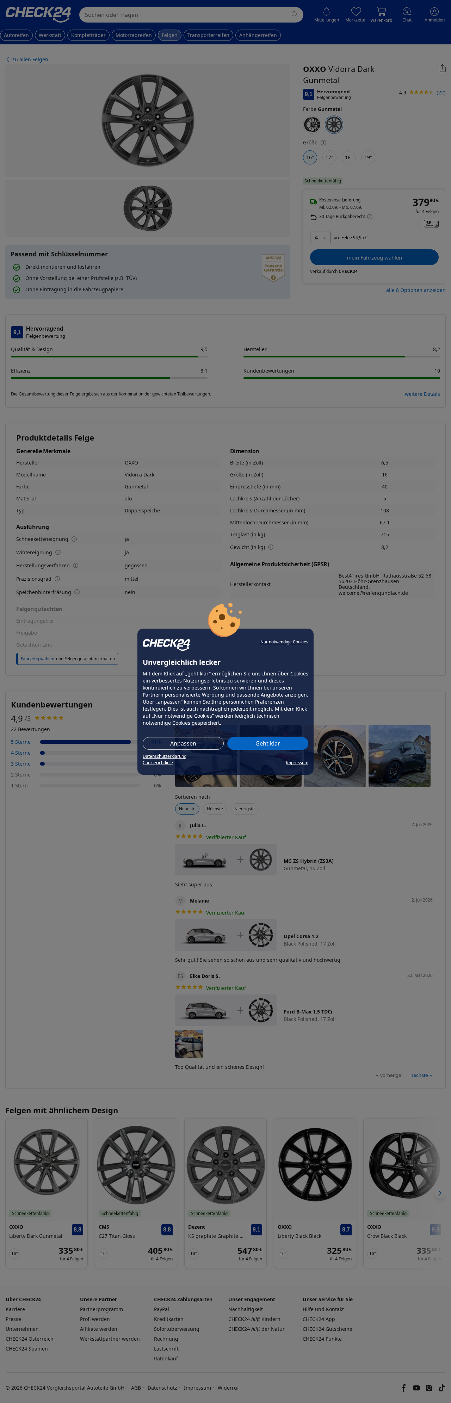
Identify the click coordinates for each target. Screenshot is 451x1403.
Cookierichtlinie (158, 763)
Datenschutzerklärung (164, 756)
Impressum (297, 763)
